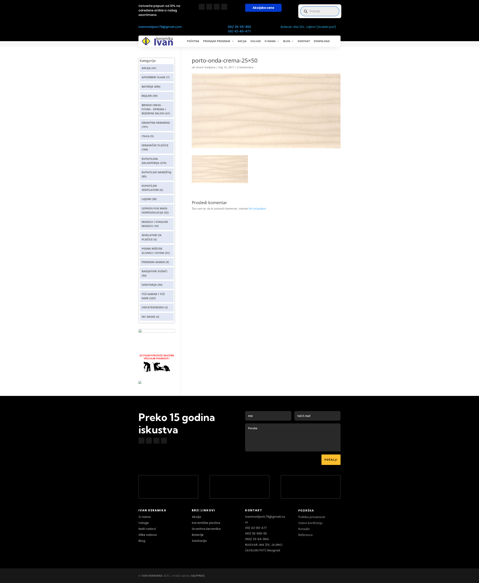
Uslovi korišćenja (310, 523)
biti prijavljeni (257, 208)
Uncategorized (153, 307)
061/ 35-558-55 (256, 533)
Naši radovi (147, 529)
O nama (144, 517)
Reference (305, 535)
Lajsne (146, 199)
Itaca (146, 136)
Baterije (147, 86)
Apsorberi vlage (153, 77)
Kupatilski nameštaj (156, 172)
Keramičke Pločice (155, 145)
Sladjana (210, 67)
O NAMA (270, 41)
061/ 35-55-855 (239, 27)
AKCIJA (242, 41)
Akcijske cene (263, 8)
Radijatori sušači (154, 271)
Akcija (146, 68)
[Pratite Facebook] (202, 7)
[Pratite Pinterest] (224, 7)
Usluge (255, 41)
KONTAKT (304, 41)
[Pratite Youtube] (217, 7)
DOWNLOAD (322, 41)
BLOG (286, 41)
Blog (141, 541)
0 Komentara (245, 67)
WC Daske (148, 316)
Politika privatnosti (311, 517)
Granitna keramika (156, 122)
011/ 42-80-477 (239, 31)
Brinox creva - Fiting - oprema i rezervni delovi (154, 109)
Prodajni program (216, 41)
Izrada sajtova (181, 575)
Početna (193, 41)
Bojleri (147, 95)
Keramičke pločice (206, 523)
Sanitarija (149, 284)
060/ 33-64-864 (257, 539)
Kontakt (303, 529)
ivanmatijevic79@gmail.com (160, 27)
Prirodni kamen (153, 262)
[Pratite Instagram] (209, 7)
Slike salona (147, 535)
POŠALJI (331, 459)
